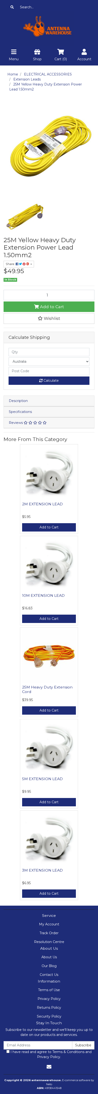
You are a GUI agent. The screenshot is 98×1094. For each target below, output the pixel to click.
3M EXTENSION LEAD (42, 870)
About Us (49, 957)
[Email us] (49, 1067)
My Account (49, 924)
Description (18, 401)
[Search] (12, 7)
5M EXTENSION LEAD (42, 779)
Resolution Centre (49, 942)
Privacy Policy (49, 999)
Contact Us (49, 975)
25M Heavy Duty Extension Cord (47, 689)
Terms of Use (49, 990)
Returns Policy (49, 1007)
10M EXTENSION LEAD (43, 595)
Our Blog (49, 966)
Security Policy (49, 1016)
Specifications (20, 412)
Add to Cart (51, 306)
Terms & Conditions (68, 1052)
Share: (11, 264)
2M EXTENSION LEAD (42, 504)
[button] (49, 318)
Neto (49, 1084)
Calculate (51, 380)
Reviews (16, 423)
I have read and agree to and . (51, 1054)
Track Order (49, 933)
